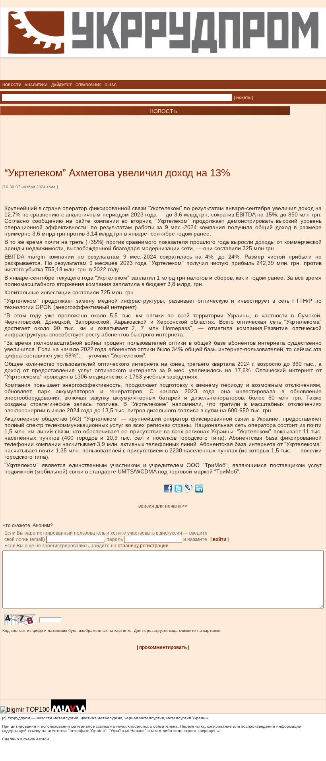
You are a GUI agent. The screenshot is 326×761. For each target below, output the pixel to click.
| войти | (219, 539)
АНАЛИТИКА (36, 85)
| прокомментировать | (163, 647)
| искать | (243, 97)
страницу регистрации (143, 546)
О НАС (111, 85)
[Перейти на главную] (163, 77)
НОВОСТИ (11, 85)
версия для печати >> (163, 506)
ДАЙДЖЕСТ (61, 85)
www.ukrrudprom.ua (134, 726)
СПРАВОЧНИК (88, 85)
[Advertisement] (95, 129)
